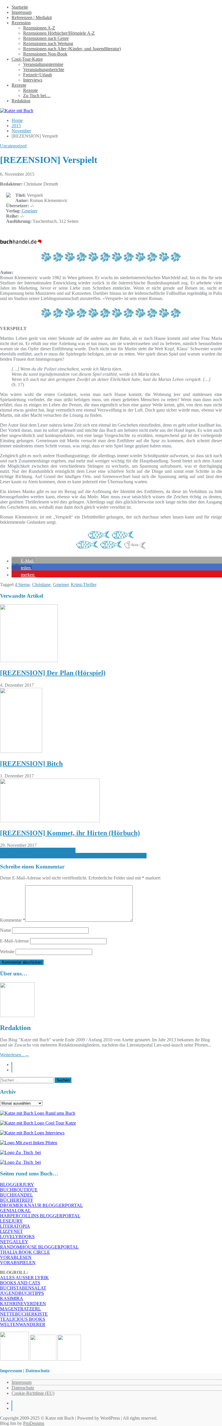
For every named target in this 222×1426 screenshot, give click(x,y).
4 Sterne (22, 584)
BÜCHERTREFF (16, 1200)
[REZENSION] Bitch (31, 763)
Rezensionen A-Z (39, 27)
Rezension (21, 22)
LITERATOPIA (15, 1226)
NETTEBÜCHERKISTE (24, 1314)
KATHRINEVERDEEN (23, 1303)
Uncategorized (13, 145)
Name (5, 930)
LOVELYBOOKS (17, 1236)
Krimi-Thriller (84, 584)
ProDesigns (33, 1423)
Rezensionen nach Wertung (48, 43)
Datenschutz (23, 1387)
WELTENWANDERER (22, 1324)
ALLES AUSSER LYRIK (24, 1277)
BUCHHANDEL (16, 1194)
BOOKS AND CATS (20, 1282)
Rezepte (19, 85)
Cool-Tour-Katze (27, 59)
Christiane (41, 584)
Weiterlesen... (14, 1054)
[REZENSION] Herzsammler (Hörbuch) (37, 850)
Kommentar (12, 920)
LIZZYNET (11, 1231)
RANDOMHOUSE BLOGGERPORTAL (39, 1246)
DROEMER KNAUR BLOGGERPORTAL (41, 1205)
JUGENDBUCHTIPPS (22, 1293)
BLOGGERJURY (17, 1184)
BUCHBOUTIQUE (19, 1189)
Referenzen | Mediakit (32, 17)
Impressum (22, 12)
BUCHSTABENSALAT (23, 1288)
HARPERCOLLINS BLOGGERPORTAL (40, 1215)
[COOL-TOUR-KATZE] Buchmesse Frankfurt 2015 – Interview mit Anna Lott (73, 855)
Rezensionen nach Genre (46, 38)
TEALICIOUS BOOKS (22, 1319)
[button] (23, 560)
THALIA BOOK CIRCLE (25, 1252)
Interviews (32, 79)
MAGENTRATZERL (20, 1308)
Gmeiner (29, 210)
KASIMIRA (11, 1298)
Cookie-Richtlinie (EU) (33, 1393)
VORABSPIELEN (18, 1262)
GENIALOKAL (15, 1210)
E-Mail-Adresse (14, 940)
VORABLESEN (16, 1257)
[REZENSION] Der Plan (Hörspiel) (53, 673)
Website (7, 951)
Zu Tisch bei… (37, 95)
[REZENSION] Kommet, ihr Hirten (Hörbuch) (70, 833)
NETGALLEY (14, 1241)
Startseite (20, 7)
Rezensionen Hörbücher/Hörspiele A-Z (59, 33)
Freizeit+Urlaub (37, 74)
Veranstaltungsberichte (43, 69)
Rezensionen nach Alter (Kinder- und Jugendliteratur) (72, 48)
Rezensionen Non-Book (45, 53)
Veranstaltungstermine (43, 64)
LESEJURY (11, 1220)
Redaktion (21, 100)
